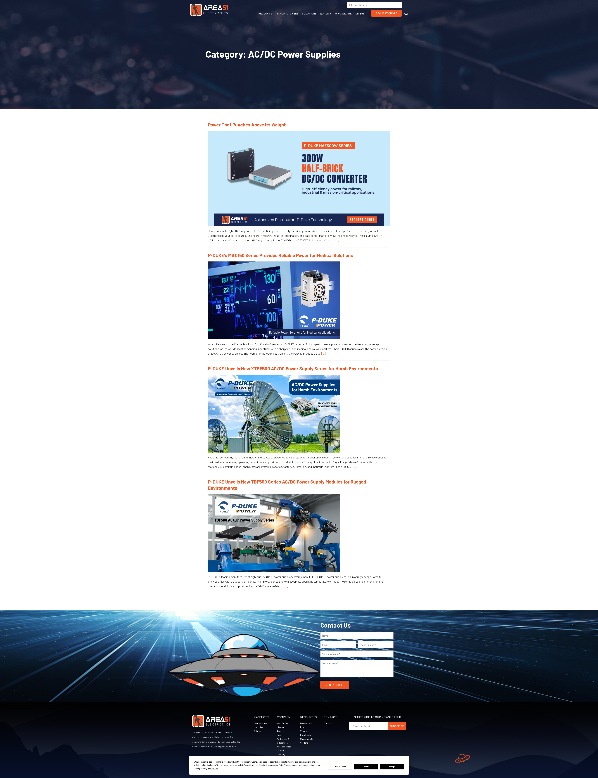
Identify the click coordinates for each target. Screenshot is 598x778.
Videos (303, 731)
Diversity (281, 754)
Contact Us (329, 723)
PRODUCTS (265, 13)
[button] (406, 13)
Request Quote (386, 13)
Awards (280, 731)
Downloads (305, 735)
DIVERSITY (362, 13)
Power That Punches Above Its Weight (247, 124)
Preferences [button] (213, 768)
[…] (339, 240)
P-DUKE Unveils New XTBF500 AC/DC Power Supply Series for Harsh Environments (293, 368)
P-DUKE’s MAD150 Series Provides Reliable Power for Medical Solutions (280, 255)
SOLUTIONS (309, 13)
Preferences (340, 767)
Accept (392, 767)
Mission (280, 727)
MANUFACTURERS (287, 13)
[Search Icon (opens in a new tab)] (351, 4)
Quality (280, 735)
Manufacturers (260, 723)
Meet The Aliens (284, 746)
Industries (258, 727)
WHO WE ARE (343, 13)
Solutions (258, 731)
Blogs (303, 727)
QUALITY (325, 13)
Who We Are (282, 723)
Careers (280, 750)
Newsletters (306, 723)
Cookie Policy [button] (277, 765)
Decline (366, 767)
